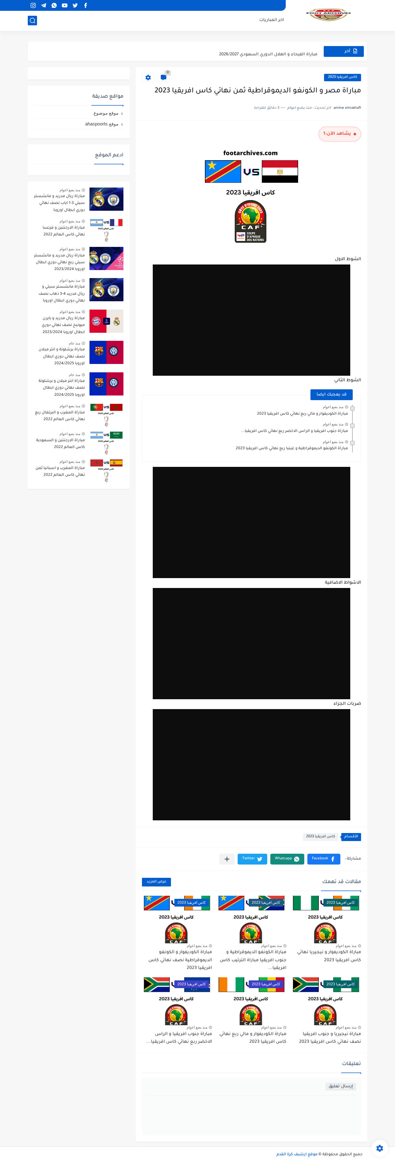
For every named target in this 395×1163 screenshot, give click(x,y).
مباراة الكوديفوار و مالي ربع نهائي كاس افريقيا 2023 (302, 414)
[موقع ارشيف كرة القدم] (329, 14)
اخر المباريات (271, 20)
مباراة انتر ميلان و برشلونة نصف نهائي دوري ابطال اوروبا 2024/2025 (62, 388)
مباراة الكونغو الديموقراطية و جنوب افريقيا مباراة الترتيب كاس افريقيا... (253, 960)
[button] (323, 859)
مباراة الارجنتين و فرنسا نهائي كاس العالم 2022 (64, 231)
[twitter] (75, 5)
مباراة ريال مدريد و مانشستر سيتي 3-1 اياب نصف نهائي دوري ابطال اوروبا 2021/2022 (59, 204)
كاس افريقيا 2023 (342, 77)
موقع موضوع (106, 113)
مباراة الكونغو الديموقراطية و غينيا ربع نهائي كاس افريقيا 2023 (292, 448)
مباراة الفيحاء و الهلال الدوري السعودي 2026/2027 (268, 51)
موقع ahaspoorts (101, 123)
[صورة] (106, 199)
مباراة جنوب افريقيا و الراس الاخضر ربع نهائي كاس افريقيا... (294, 431)
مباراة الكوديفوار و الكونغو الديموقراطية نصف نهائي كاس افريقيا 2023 (180, 960)
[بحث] (32, 20)
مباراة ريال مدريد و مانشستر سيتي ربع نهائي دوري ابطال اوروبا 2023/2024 (59, 263)
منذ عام (74, 343)
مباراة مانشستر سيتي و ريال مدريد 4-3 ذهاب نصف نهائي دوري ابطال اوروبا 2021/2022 (62, 295)
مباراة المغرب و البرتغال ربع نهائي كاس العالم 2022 (60, 416)
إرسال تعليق (341, 1086)
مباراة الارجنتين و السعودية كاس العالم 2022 (60, 444)
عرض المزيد (156, 882)
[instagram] (33, 5)
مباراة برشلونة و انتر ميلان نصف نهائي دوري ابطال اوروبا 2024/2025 (62, 357)
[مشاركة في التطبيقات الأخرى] (227, 859)
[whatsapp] (54, 5)
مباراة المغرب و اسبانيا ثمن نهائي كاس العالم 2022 (60, 471)
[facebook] (85, 5)
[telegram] (43, 5)
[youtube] (64, 5)
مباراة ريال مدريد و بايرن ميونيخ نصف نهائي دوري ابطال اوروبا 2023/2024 (63, 325)
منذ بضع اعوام (333, 407)
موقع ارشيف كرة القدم (297, 1154)
